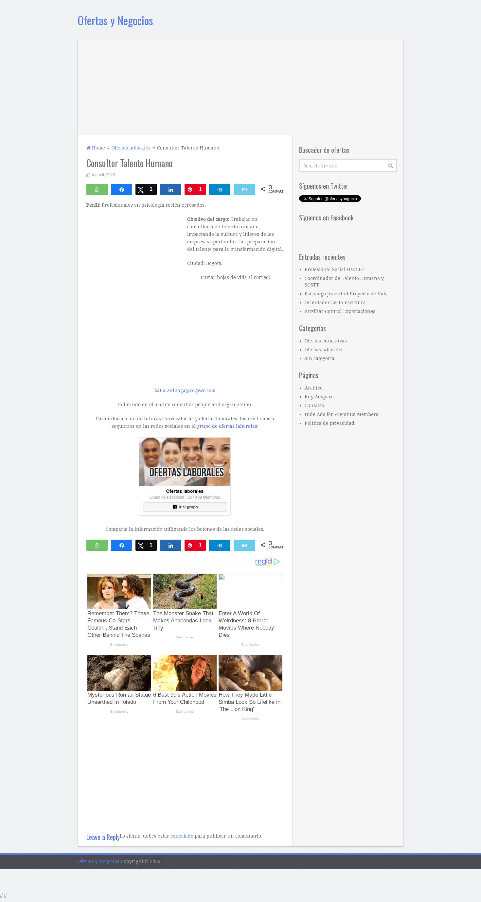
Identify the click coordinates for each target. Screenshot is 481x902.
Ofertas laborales (324, 349)
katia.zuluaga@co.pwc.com (185, 390)
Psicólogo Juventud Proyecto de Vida (346, 293)
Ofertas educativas (326, 340)
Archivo (314, 387)
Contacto (314, 405)
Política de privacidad (329, 423)
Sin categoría (319, 358)
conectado (181, 836)
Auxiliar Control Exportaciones (340, 311)
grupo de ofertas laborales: (227, 426)
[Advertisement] (240, 86)
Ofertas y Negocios (115, 20)
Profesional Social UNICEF (334, 269)
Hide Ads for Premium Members (341, 414)
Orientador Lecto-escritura (335, 302)
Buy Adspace (319, 396)
